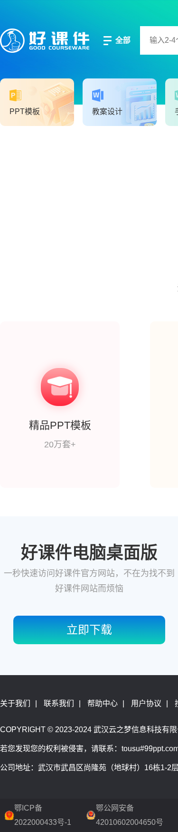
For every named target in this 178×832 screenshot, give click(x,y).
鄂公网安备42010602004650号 (129, 815)
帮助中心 (102, 703)
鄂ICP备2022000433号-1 (42, 815)
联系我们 (59, 703)
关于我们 (15, 703)
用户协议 (146, 703)
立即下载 (89, 629)
